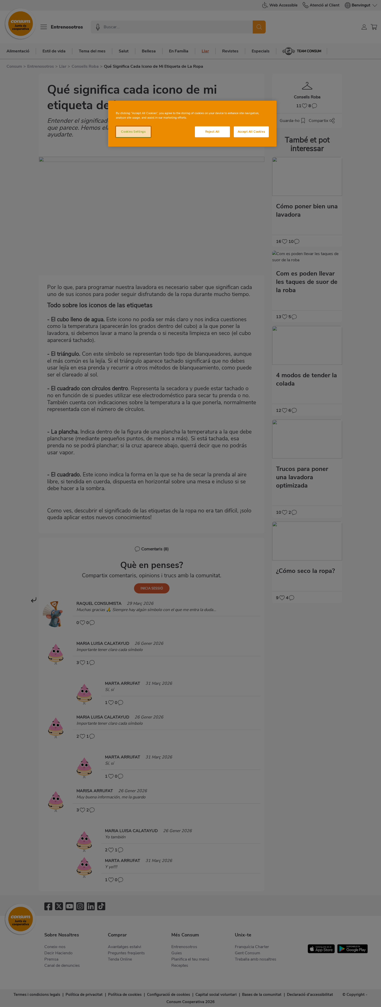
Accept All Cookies (251, 131)
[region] (192, 124)
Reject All (212, 131)
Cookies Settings (133, 131)
